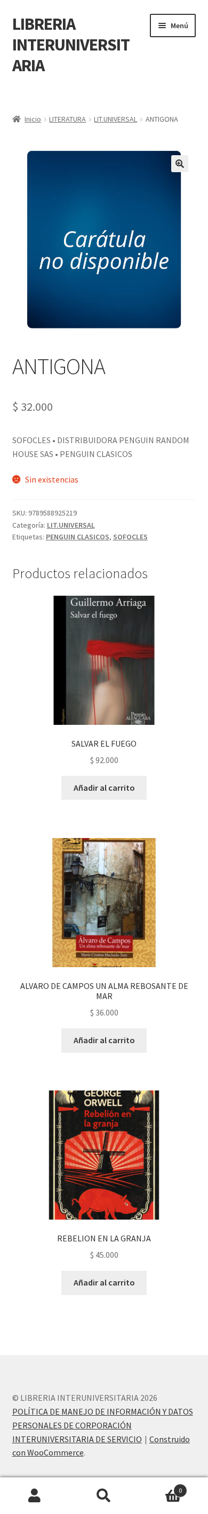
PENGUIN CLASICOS (77, 537)
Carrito (160, 1486)
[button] (179, 163)
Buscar (104, 1496)
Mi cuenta (34, 1496)
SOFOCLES (130, 537)
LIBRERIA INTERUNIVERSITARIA (71, 44)
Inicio (33, 119)
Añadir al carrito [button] (104, 787)
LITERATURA (67, 119)
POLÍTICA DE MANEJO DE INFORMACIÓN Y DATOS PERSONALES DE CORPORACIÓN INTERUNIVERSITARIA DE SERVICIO (102, 1425)
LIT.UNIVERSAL (115, 119)
